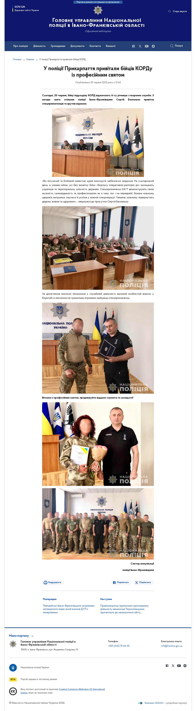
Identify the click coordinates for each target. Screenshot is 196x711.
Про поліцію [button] (20, 46)
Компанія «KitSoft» (154, 703)
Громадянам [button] (58, 46)
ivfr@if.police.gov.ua (171, 646)
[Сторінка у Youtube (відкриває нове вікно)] (147, 46)
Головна (17, 59)
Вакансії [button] (110, 46)
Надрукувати (54, 582)
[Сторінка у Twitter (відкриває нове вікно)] (140, 46)
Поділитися (123, 582)
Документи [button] (77, 46)
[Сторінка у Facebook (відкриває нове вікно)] (133, 46)
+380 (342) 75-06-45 (119, 646)
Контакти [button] (95, 46)
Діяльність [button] (39, 46)
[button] (21, 636)
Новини (30, 59)
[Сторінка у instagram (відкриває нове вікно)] (153, 46)
